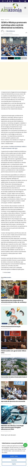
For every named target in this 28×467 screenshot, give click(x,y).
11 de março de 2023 (7, 33)
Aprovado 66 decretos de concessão (13, 401)
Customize (14, 460)
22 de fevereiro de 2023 (6, 403)
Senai (9, 272)
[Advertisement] (14, 76)
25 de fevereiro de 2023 (6, 431)
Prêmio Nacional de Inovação (10, 326)
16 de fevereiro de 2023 (6, 304)
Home (2, 19)
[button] (19, 1)
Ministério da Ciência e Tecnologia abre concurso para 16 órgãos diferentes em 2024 (12, 427)
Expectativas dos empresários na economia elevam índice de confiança (13, 301)
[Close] (26, 442)
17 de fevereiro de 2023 (6, 354)
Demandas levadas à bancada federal (14, 377)
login (6, 435)
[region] (14, 454)
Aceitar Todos (14, 456)
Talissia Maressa (10, 31)
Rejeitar (14, 464)
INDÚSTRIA (7, 19)
